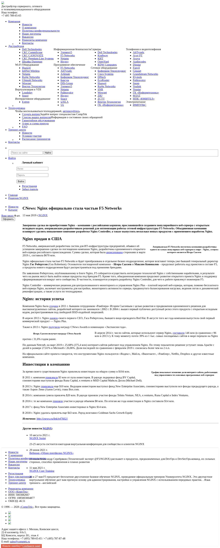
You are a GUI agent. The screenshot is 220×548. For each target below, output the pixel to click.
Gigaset (137, 70)
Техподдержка (16, 479)
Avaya (136, 58)
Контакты (28, 43)
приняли (58, 401)
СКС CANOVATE (32, 55)
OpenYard (103, 61)
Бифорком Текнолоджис (74, 77)
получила (54, 327)
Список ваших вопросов (36, 117)
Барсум (64, 80)
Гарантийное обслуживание (38, 120)
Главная (13, 195)
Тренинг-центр (17, 482)
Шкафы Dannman (32, 61)
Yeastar (137, 89)
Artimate (65, 74)
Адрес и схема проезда (35, 123)
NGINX (43, 215)
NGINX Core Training (41, 470)
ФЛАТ (136, 95)
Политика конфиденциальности (41, 30)
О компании (29, 27)
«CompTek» (27, 506)
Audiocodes (139, 61)
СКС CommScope (32, 52)
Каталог (13, 209)
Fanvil (136, 67)
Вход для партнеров (20, 476)
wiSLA (64, 101)
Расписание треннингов (36, 139)
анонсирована (114, 252)
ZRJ (100, 95)
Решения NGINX (18, 198)
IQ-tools (137, 77)
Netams (26, 74)
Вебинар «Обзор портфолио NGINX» (51, 453)
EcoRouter (103, 80)
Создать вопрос (31, 114)
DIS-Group (66, 83)
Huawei (26, 67)
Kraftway (103, 55)
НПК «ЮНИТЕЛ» (144, 98)
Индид (64, 61)
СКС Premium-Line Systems (38, 58)
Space (25, 95)
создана (53, 306)
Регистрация (29, 186)
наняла (54, 318)
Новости (27, 24)
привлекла (51, 377)
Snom (136, 83)
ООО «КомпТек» (18, 491)
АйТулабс (66, 70)
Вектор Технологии (33, 86)
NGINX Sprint (37, 438)
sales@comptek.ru (20, 541)
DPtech (102, 77)
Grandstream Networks (145, 74)
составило (179, 332)
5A (62, 104)
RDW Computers (107, 64)
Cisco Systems (105, 74)
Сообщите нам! (31, 545)
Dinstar (137, 64)
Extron (25, 101)
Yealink (137, 86)
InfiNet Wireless (31, 70)
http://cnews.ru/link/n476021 (52, 418)
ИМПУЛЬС (139, 104)
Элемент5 (66, 52)
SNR (100, 89)
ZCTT (101, 98)
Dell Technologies (32, 49)
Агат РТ (137, 55)
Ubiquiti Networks (32, 80)
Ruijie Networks (31, 77)
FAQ (25, 126)
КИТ (100, 58)
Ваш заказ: (7, 215)
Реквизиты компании (34, 40)
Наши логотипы (31, 33)
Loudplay (27, 92)
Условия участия (31, 135)
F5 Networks (67, 55)
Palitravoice (66, 92)
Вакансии (28, 36)
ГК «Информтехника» (111, 104)
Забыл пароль (30, 189)
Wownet (26, 83)
